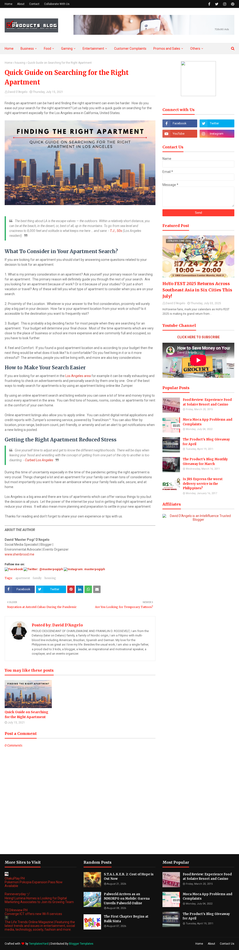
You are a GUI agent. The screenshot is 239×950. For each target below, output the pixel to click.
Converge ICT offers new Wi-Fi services (33, 914)
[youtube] (179, 134)
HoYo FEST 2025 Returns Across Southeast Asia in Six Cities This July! (197, 290)
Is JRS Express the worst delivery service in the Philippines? (203, 483)
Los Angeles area (78, 376)
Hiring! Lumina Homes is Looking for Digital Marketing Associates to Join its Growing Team (39, 900)
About (21, 4)
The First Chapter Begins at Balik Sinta (126, 919)
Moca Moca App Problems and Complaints (207, 422)
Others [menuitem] (195, 48)
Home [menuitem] (9, 48)
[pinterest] (232, 4)
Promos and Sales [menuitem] (166, 48)
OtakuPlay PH (15, 878)
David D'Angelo (17, 92)
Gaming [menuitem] (67, 48)
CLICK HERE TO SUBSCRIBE (198, 337)
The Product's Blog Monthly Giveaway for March (205, 461)
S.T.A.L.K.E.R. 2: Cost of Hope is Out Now (129, 876)
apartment (22, 578)
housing (20, 62)
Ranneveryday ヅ (17, 894)
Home (8, 4)
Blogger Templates (81, 943)
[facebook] (209, 4)
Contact (34, 4)
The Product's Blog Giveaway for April (206, 441)
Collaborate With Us (57, 4)
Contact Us (227, 943)
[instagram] (225, 4)
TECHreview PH (16, 910)
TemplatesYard (38, 943)
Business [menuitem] (27, 48)
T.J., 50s (116, 231)
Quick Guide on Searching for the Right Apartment (26, 714)
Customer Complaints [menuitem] (130, 48)
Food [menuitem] (47, 48)
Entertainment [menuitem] (93, 48)
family (37, 578)
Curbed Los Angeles (39, 460)
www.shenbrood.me (19, 554)
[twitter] (217, 4)
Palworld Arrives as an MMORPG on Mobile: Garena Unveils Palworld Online (127, 898)
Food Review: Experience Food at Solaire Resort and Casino (207, 402)
